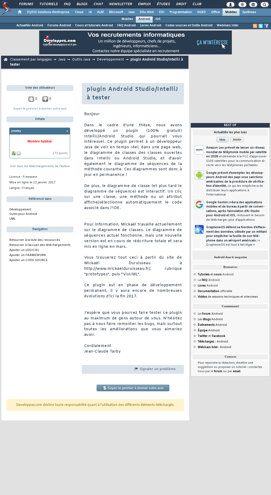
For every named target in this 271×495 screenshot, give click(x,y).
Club (196, 4)
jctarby (16, 130)
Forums (25, 4)
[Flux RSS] (255, 26)
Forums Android (59, 25)
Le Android (210, 314)
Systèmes (249, 12)
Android (144, 19)
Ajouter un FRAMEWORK (27, 255)
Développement (110, 59)
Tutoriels (48, 4)
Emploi (144, 4)
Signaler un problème (157, 369)
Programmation (181, 12)
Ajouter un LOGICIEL (24, 250)
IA (90, 12)
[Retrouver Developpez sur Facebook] (266, 26)
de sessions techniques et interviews (228, 297)
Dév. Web (147, 12)
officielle (215, 291)
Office (215, 12)
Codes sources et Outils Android (189, 25)
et (210, 274)
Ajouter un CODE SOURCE (28, 260)
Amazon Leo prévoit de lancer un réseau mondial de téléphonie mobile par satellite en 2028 (236, 156)
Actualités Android (29, 25)
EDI (161, 12)
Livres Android (150, 25)
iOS (157, 19)
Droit (181, 4)
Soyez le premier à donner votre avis (40, 109)
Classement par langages (31, 59)
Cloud (79, 12)
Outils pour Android (23, 214)
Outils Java (81, 59)
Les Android (210, 319)
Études (163, 4)
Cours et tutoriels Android (94, 25)
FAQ (67, 4)
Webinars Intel (227, 25)
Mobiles (231, 12)
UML (12, 219)
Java (131, 12)
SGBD (201, 12)
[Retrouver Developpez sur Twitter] (261, 26)
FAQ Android (126, 25)
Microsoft (116, 12)
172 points (60, 153)
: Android (213, 342)
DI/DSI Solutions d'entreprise (48, 12)
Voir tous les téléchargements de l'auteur (40, 166)
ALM (100, 12)
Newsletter (120, 4)
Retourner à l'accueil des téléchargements (40, 245)
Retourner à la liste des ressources (34, 240)
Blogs (82, 4)
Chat (98, 4)
